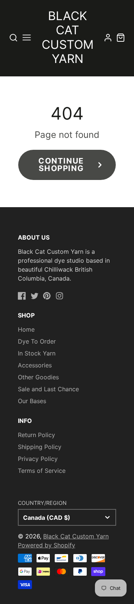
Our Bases (32, 401)
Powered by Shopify (46, 545)
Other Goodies (38, 377)
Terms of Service (42, 470)
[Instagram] (59, 296)
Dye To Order (37, 341)
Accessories (35, 365)
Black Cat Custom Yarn (76, 536)
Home (26, 329)
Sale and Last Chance (48, 389)
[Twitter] (35, 296)
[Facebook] (22, 296)
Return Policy (36, 435)
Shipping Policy (39, 446)
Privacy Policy (38, 458)
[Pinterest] (47, 296)
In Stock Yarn (36, 353)
